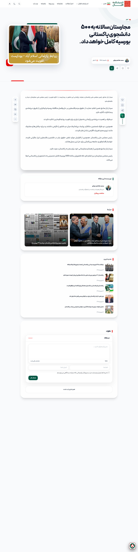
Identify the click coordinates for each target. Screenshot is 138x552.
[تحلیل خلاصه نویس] (112, 68)
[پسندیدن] (128, 68)
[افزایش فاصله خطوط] (15, 104)
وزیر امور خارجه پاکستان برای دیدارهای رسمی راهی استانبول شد (86, 296)
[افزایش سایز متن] (15, 100)
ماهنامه (43, 4)
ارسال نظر (33, 378)
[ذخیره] (123, 68)
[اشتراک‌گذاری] (117, 68)
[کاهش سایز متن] (15, 119)
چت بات (35, 4)
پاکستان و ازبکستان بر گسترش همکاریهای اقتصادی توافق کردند (85, 286)
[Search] (19, 4)
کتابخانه (60, 4)
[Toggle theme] (14, 4)
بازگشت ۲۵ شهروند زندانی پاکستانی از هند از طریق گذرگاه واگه (85, 265)
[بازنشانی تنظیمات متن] (15, 109)
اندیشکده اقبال (83, 4)
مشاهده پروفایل (99, 193)
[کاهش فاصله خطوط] (15, 114)
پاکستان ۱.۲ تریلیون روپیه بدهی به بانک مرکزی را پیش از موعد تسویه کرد (83, 275)
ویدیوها (51, 4)
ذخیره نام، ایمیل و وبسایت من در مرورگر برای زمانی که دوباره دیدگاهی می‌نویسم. (82, 373)
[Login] (10, 4)
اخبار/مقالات (69, 4)
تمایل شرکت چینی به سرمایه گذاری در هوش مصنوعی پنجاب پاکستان (84, 307)
